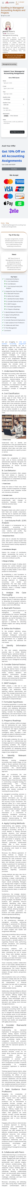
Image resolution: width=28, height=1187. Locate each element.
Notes (4, 119)
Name (4, 81)
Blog (7, 223)
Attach (6, 115)
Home (3, 223)
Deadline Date (6, 97)
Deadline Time (6, 102)
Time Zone (5, 108)
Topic (4, 91)
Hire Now (14, 169)
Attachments (6, 113)
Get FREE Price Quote (17, 132)
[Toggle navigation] (3, 3)
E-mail (4, 86)
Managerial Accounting (9, 64)
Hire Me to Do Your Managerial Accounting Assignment (14, 56)
